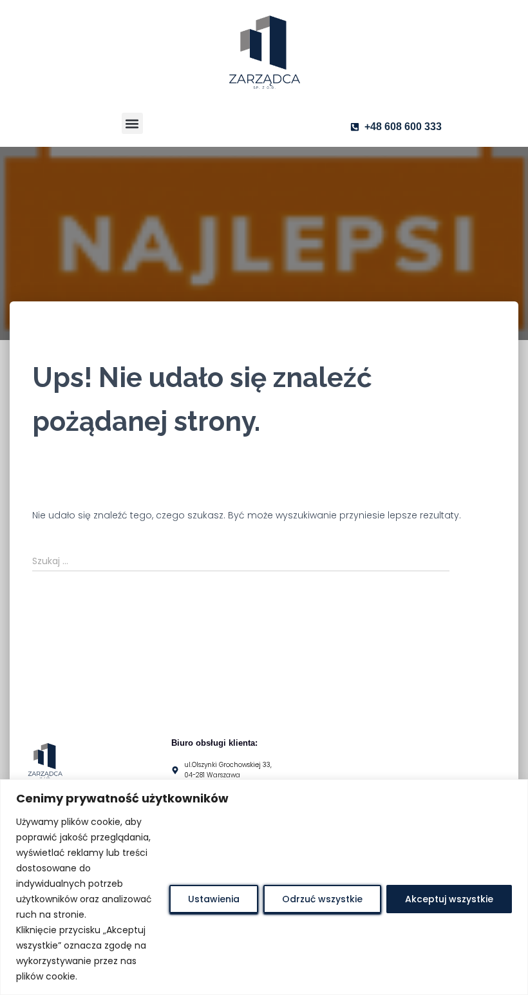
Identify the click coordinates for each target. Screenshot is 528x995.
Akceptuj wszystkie (449, 899)
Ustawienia (214, 899)
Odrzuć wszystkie (322, 899)
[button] (132, 123)
